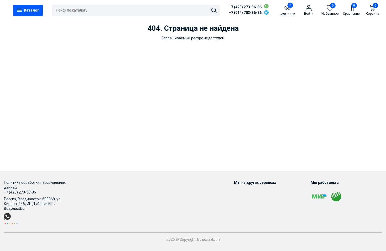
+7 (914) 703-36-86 (245, 13)
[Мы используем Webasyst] (11, 223)
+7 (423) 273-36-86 (245, 7)
